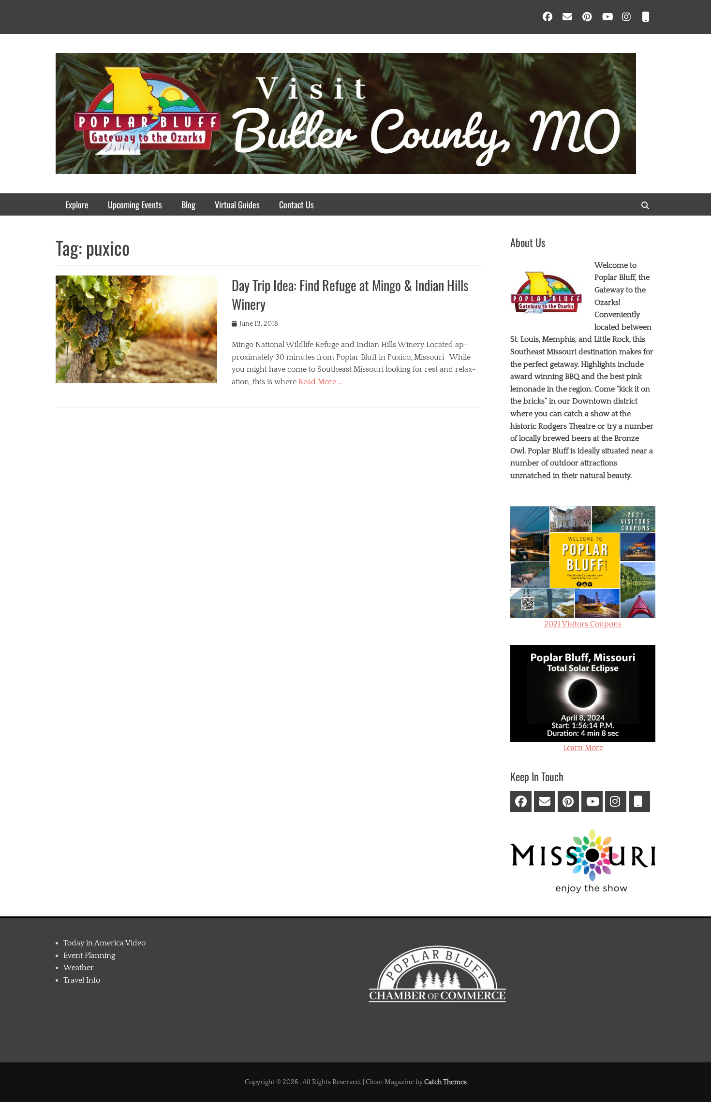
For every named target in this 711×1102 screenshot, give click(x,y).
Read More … (320, 381)
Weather (78, 967)
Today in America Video (104, 943)
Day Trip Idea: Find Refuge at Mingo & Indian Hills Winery (350, 294)
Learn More (583, 747)
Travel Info (81, 980)
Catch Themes (445, 1082)
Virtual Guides (237, 204)
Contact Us (296, 204)
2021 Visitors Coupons (583, 624)
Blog (188, 204)
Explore (77, 204)
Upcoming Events (135, 204)
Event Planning (89, 955)
